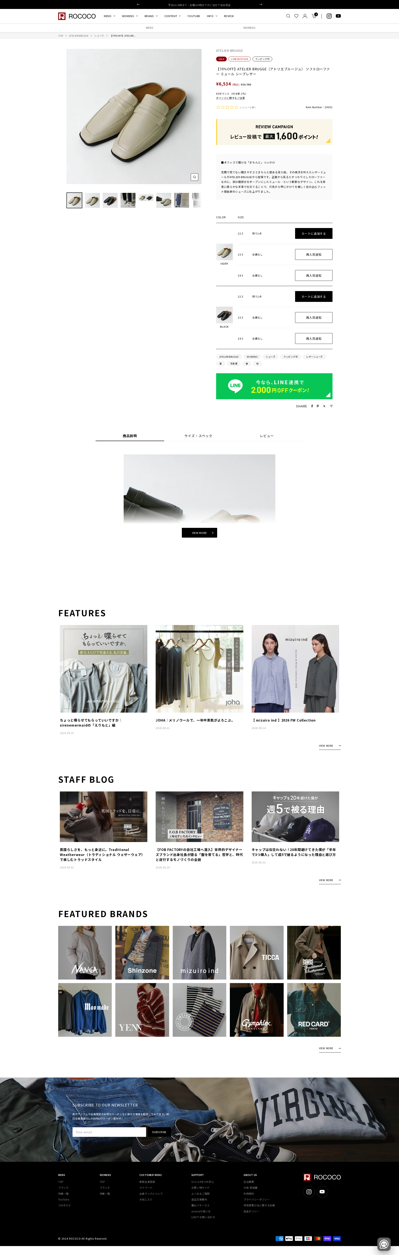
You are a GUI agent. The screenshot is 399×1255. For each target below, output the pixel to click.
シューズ (99, 35)
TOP (60, 35)
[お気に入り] (296, 16)
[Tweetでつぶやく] (324, 406)
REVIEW (229, 16)
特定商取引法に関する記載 (259, 1205)
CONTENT (170, 16)
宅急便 (234, 363)
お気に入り (146, 1199)
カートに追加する (314, 233)
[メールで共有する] (331, 406)
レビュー (267, 436)
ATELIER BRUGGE (79, 35)
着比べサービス (200, 1205)
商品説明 (130, 436)
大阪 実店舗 (250, 1187)
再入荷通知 (313, 254)
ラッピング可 (262, 59)
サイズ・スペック (198, 436)
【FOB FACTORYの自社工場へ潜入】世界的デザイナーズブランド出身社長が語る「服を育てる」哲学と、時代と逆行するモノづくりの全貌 (199, 854)
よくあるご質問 (200, 1193)
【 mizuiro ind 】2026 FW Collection (284, 720)
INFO (210, 16)
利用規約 (249, 1193)
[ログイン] (305, 16)
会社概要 (249, 1181)
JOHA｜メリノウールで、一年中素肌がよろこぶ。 (195, 720)
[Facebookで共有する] (312, 406)
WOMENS (128, 16)
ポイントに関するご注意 (230, 98)
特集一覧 (63, 1193)
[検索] (288, 16)
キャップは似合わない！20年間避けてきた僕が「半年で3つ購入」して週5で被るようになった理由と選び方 (294, 852)
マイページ (146, 1187)
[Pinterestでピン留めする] (318, 406)
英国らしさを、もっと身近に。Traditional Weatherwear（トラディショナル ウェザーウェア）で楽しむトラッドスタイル (102, 854)
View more (199, 533)
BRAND (149, 16)
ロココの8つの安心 (202, 1181)
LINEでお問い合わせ (203, 1217)
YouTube (63, 1199)
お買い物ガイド (200, 1187)
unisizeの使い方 (201, 1211)
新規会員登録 (147, 1181)
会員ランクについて (151, 1193)
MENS (108, 16)
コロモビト (64, 1205)
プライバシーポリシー (257, 1199)
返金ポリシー (251, 1211)
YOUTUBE (193, 16)
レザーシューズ (314, 356)
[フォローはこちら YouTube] (338, 16)
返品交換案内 (199, 1199)
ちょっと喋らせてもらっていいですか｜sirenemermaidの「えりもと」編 (91, 723)
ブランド (63, 1187)
